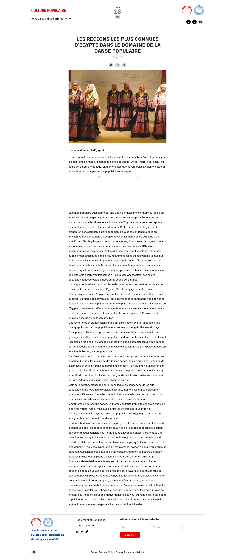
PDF (117, 17)
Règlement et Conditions (90, 519)
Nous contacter (85, 525)
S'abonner (130, 534)
